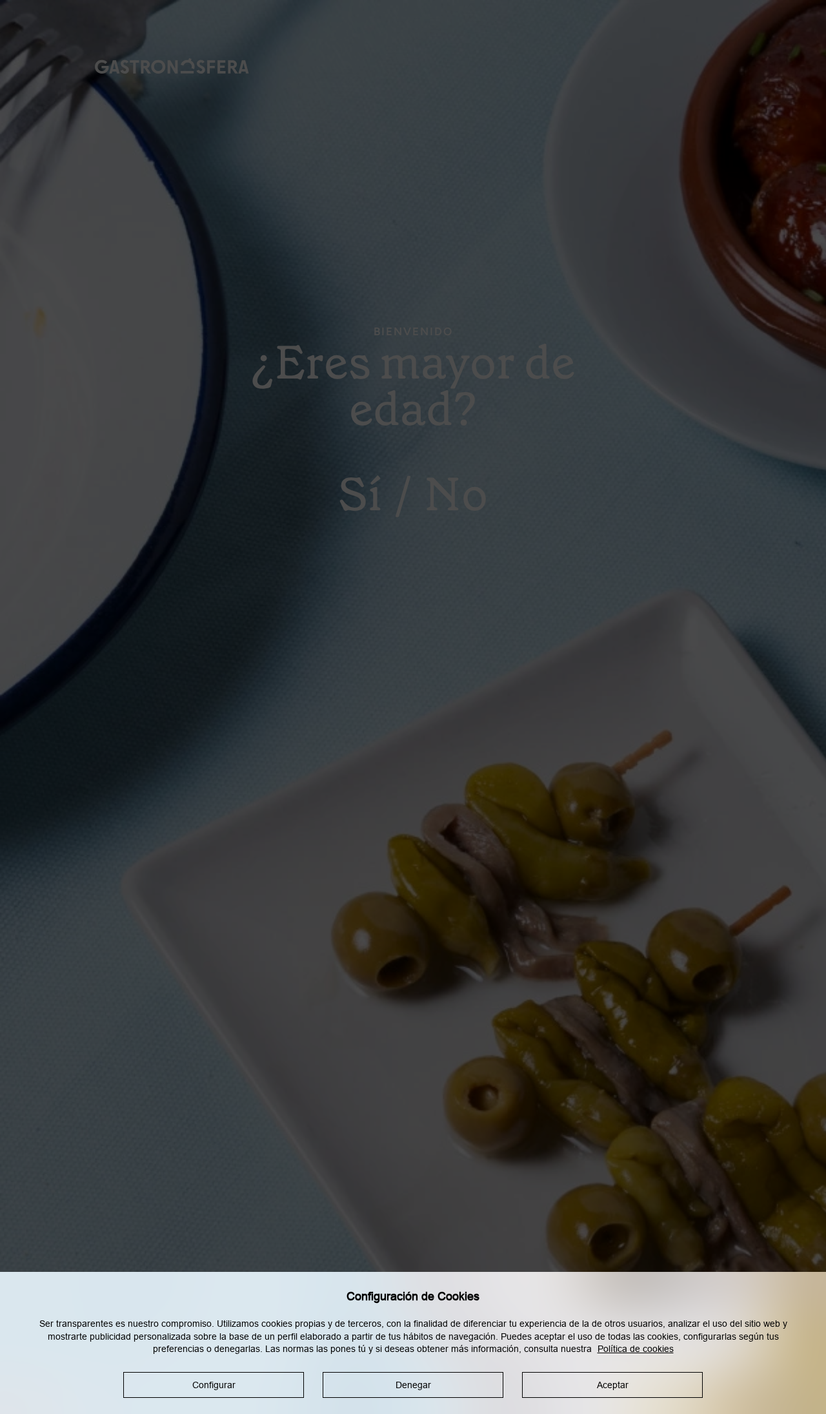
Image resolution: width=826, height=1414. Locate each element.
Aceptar (613, 1385)
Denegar (413, 1385)
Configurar (214, 1385)
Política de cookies (636, 1349)
